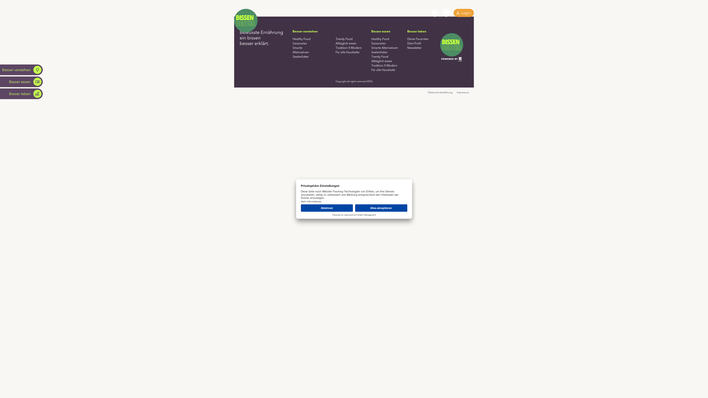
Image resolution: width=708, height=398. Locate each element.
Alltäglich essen (346, 43)
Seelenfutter (301, 56)
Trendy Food (344, 39)
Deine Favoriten (446, 13)
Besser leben (20, 93)
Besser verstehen (16, 69)
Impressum (463, 92)
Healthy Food (301, 39)
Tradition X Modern (349, 48)
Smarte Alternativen (384, 48)
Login (466, 13)
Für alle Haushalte (347, 52)
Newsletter (414, 48)
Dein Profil (414, 43)
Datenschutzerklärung (440, 92)
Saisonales (300, 43)
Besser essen (20, 81)
